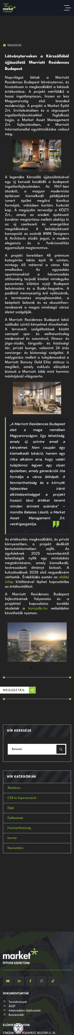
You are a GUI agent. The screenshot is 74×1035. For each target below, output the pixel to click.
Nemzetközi (15, 848)
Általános (14, 788)
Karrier (12, 838)
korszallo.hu (38, 608)
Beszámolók (16, 1015)
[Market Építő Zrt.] (9, 7)
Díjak (10, 808)
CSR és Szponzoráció (21, 798)
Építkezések (15, 818)
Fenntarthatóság (19, 828)
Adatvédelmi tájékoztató (25, 1010)
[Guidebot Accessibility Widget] (18, 1028)
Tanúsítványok (18, 1002)
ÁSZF (12, 1006)
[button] (9, 643)
